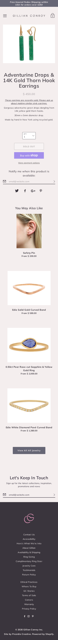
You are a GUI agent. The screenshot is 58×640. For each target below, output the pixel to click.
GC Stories (29, 591)
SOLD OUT (29, 146)
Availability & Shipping (29, 552)
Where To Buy (29, 586)
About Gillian (29, 548)
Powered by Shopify (43, 634)
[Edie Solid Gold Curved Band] (29, 288)
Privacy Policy (29, 608)
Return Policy (29, 574)
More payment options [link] (29, 162)
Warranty (29, 604)
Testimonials (29, 570)
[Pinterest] (41, 191)
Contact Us (29, 534)
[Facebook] (25, 191)
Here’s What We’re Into (29, 543)
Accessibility (29, 539)
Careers (29, 599)
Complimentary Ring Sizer (29, 561)
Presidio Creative (21, 634)
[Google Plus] (33, 191)
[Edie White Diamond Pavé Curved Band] (29, 405)
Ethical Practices (29, 582)
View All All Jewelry (29, 450)
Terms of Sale (29, 595)
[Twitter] (17, 191)
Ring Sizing (29, 556)
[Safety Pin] (29, 231)
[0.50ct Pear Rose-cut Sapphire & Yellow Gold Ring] (29, 345)
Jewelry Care (29, 565)
